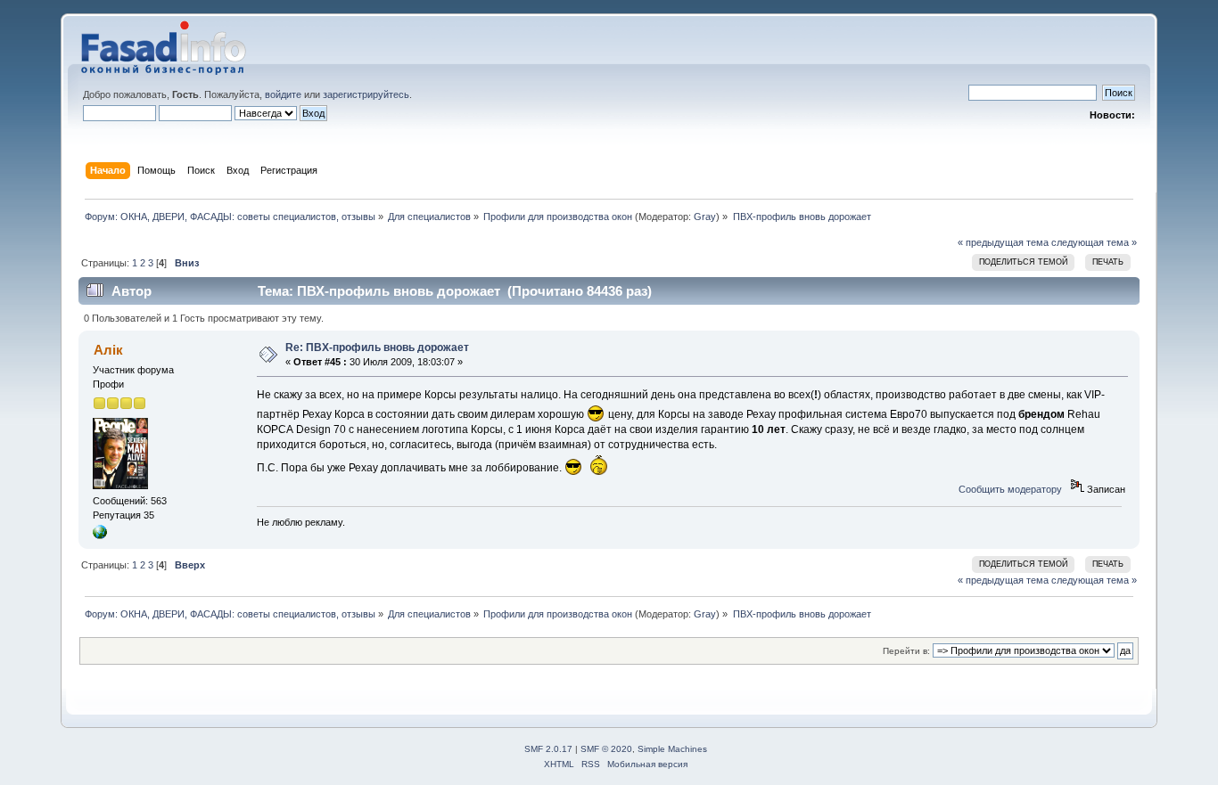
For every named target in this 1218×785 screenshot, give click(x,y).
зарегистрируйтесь (366, 94)
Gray (705, 216)
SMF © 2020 (606, 749)
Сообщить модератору (1010, 489)
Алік (108, 349)
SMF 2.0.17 (548, 749)
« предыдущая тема (1003, 242)
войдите (283, 94)
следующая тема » (1094, 242)
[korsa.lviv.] (100, 535)
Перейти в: (906, 651)
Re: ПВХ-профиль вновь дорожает (377, 347)
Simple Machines (672, 749)
